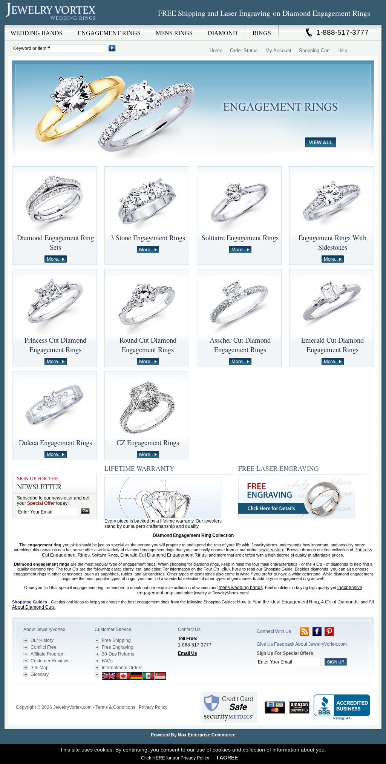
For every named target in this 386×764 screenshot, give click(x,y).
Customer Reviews (50, 661)
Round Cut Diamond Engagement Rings (147, 344)
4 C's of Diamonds (339, 602)
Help (342, 50)
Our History (42, 640)
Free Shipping (116, 640)
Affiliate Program (47, 654)
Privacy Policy (153, 707)
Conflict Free (44, 647)
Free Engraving (117, 647)
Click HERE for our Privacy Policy (175, 758)
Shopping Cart (314, 50)
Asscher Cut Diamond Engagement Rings (240, 344)
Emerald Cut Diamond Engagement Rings (332, 344)
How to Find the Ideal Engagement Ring (278, 602)
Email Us (187, 653)
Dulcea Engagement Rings (55, 442)
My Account (278, 50)
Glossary (40, 674)
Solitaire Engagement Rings (240, 237)
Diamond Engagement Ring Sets (55, 242)
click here (231, 569)
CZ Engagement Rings (147, 442)
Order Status (244, 50)
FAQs (107, 661)
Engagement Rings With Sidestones (332, 242)
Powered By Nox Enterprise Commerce (193, 735)
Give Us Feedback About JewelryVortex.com (302, 644)
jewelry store (272, 549)
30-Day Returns (118, 654)
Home (216, 50)
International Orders (122, 667)
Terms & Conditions (115, 707)
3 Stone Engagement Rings (147, 237)
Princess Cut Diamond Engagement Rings (55, 344)
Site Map (40, 667)
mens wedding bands (241, 587)
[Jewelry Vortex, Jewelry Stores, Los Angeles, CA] (342, 707)
